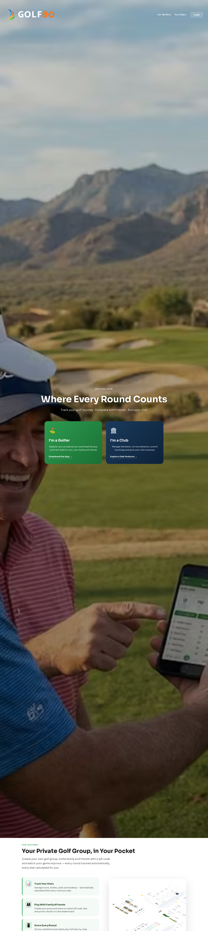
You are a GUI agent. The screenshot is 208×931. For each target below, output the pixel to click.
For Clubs (180, 14)
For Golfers (164, 14)
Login (197, 14)
